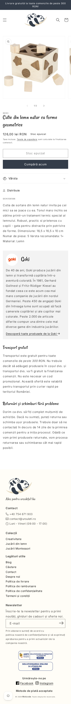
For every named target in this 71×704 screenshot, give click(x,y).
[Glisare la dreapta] (44, 106)
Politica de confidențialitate (24, 591)
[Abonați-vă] (61, 623)
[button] (5, 20)
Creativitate (13, 539)
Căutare (11, 567)
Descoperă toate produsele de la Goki (32, 333)
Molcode (26, 696)
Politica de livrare (17, 581)
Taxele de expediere (27, 139)
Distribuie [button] (13, 190)
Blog (9, 562)
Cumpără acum (35, 164)
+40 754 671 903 (21, 514)
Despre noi (13, 576)
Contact (11, 571)
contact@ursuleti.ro (22, 518)
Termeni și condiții (18, 595)
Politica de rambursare (21, 586)
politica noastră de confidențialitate (26, 634)
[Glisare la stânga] (27, 106)
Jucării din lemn (16, 543)
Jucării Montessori (18, 548)
